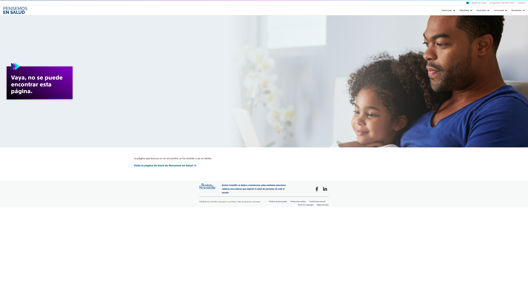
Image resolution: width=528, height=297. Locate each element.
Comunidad (499, 10)
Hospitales (481, 10)
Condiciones (446, 10)
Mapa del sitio (323, 205)
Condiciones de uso (317, 202)
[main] (264, 91)
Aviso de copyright (306, 205)
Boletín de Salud (478, 3)
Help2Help (464, 10)
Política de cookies (298, 202)
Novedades (517, 10)
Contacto (521, 3)
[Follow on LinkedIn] (325, 189)
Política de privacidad (278, 202)
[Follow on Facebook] (316, 189)
